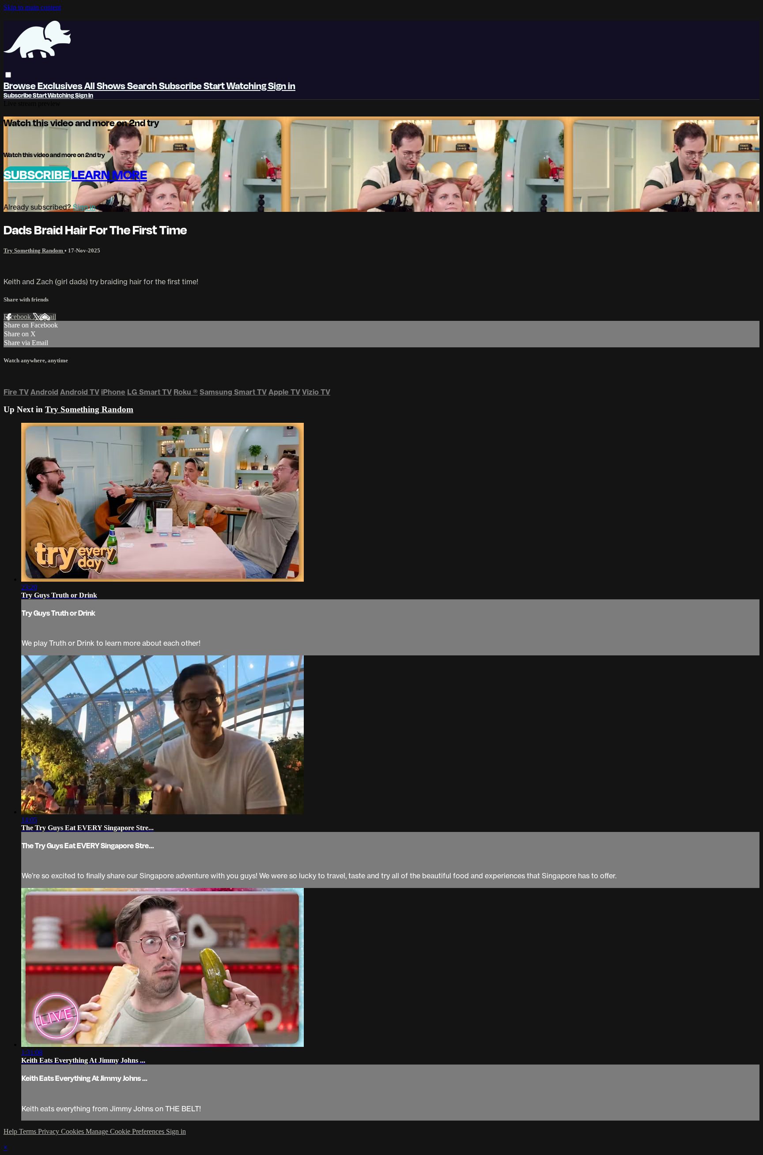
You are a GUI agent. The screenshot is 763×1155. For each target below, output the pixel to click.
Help (11, 1131)
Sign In (84, 95)
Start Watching (236, 85)
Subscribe (38, 174)
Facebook (18, 316)
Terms (28, 1131)
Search (143, 85)
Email (48, 316)
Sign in (281, 85)
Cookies (73, 1131)
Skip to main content (32, 7)
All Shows (105, 85)
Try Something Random (34, 250)
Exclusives (61, 85)
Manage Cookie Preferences (126, 1131)
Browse (21, 85)
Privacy (49, 1131)
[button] (8, 75)
